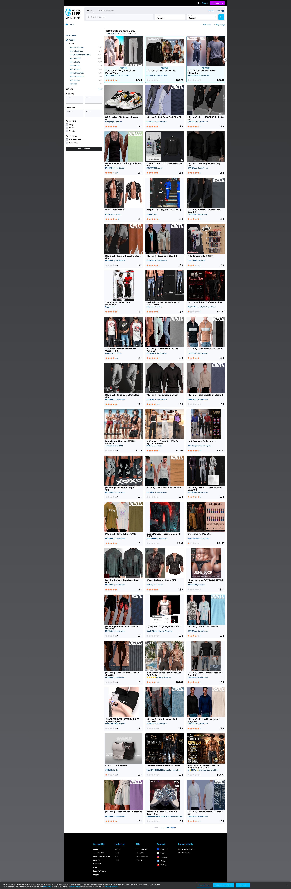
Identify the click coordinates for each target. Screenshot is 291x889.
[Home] (66, 24)
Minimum (69, 98)
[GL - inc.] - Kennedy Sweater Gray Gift (204, 164)
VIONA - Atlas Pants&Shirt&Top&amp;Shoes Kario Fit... (162, 442)
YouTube (163, 865)
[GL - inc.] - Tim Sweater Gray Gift (162, 395)
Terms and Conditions (111, 886)
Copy (71, 125)
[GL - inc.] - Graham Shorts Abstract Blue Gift (122, 627)
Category (159, 15)
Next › (173, 827)
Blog (95, 867)
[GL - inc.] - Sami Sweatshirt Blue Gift (205, 395)
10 (118, 219)
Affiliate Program (184, 853)
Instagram (164, 857)
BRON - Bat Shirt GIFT (115, 210)
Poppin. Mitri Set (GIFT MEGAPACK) (164, 210)
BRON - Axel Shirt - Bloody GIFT (161, 580)
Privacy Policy (140, 853)
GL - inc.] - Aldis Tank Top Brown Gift (164, 487)
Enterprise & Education (101, 856)
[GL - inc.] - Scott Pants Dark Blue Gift (164, 117)
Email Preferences (99, 871)
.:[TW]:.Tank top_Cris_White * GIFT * (164, 626)
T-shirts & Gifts (98, 853)
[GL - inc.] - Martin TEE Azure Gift (203, 626)
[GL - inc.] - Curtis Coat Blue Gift (162, 256)
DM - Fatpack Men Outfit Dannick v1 (205, 302)
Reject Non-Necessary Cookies (223, 885)
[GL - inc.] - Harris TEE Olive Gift (120, 534)
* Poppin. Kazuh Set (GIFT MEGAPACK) (117, 303)
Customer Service (142, 856)
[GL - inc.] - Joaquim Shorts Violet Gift (123, 812)
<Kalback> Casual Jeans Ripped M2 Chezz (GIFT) (164, 303)
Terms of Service (141, 849)
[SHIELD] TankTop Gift (116, 765)
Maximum (88, 98)
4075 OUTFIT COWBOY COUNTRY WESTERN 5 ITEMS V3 (203, 766)
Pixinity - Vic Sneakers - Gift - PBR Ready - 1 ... (162, 813)
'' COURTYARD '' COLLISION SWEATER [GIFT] (164, 164)
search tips (210, 10)
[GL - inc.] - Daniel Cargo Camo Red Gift (122, 396)
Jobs (116, 856)
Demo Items (73, 143)
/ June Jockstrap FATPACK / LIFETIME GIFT (205, 581)
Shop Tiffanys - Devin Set (199, 534)
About (117, 853)
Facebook (164, 849)
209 (167, 827)
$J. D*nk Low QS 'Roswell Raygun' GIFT (121, 118)
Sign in (205, 3)
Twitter (162, 861)
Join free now (217, 3)
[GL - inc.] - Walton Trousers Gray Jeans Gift (162, 349)
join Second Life (117, 33)
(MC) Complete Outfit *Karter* (202, 441)
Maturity (190, 15)
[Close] (287, 885)
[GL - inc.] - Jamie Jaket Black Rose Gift (122, 581)
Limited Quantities (76, 140)
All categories (71, 35)
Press (117, 860)
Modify (71, 128)
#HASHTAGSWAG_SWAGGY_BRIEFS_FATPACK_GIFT (122, 720)
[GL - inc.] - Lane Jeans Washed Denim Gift (162, 720)
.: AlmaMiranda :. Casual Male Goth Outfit (164, 535)
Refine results (84, 149)
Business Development (186, 849)
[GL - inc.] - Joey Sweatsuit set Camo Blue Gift (205, 674)
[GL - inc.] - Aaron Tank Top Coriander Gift (123, 164)
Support (96, 875)
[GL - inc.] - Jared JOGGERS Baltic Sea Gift (206, 118)
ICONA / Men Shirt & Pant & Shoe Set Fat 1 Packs (164, 674)
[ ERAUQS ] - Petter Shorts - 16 (161, 71)
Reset (100, 89)
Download (97, 864)
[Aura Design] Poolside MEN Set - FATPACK (121, 442)
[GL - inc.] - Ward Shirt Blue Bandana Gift (205, 813)
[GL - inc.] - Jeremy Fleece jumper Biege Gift (204, 720)
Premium (96, 860)
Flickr (162, 853)
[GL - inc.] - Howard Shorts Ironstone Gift (123, 257)
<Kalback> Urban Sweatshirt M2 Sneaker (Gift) (120, 349)
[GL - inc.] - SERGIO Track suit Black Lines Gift (205, 488)
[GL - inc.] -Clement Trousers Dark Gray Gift (204, 211)
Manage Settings (204, 885)
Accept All (243, 885)
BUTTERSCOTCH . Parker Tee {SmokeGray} (201, 72)
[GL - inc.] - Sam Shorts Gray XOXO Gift (121, 488)
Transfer (72, 131)
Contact (117, 849)
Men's (72, 25)
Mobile (95, 849)
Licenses (139, 860)
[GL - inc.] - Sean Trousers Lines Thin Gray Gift (123, 674)
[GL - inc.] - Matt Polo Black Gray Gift (205, 348)
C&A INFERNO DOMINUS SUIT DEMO (164, 765)
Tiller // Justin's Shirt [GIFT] (200, 256)
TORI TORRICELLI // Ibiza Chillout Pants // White (120, 72)
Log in (108, 33)
